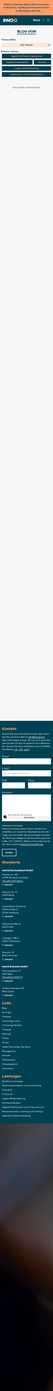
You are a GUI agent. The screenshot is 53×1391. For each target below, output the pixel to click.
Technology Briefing (12, 1025)
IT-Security (7, 1094)
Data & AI (7, 1090)
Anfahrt (9, 885)
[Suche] (48, 20)
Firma (31, 780)
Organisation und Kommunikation (26, 74)
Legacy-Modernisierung (27, 68)
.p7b (21, 749)
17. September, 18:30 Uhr (28, 11)
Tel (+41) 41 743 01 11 (12, 977)
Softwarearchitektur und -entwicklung (21, 1086)
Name (12, 756)
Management (9, 1051)
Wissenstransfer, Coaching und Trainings (22, 1112)
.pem (26, 749)
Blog (4, 1008)
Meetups (6, 1034)
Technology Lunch (11, 1021)
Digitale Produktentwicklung (16, 1116)
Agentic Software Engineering (26, 56)
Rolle (4, 780)
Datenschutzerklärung (31, 844)
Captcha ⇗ (44, 820)
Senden (9, 853)
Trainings (6, 1030)
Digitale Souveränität (17, 62)
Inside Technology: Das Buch (16, 1047)
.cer (16, 749)
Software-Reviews (11, 1103)
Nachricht (14, 793)
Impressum (8, 1068)
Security (42, 62)
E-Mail (12, 768)
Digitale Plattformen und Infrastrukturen (23, 1107)
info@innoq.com (36, 737)
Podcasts (6, 1017)
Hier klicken (29, 818)
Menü (36, 20)
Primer (5, 1038)
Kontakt (6, 1055)
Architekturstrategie (12, 1081)
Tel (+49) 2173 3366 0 (12, 881)
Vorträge (6, 1012)
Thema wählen (8, 40)
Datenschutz (8, 1060)
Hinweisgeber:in (10, 1064)
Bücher (5, 1043)
